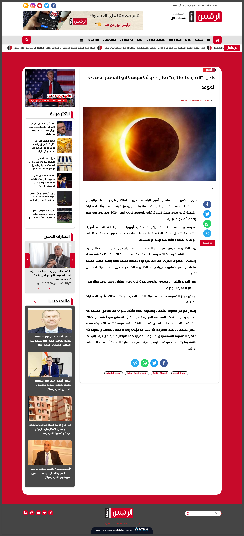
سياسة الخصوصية (122, 524)
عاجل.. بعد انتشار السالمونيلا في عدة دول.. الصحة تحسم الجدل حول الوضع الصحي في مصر (172, 48)
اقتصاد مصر (175, 40)
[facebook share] (207, 204)
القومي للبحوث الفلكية (137, 373)
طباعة (206, 243)
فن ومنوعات (126, 40)
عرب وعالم (93, 40)
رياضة (140, 40)
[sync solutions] (141, 530)
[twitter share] (207, 214)
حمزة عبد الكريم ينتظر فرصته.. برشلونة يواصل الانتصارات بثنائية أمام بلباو (73, 48)
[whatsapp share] (207, 224)
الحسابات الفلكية (160, 373)
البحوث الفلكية (179, 373)
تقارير (188, 40)
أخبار (209, 40)
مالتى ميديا (109, 40)
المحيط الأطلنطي (113, 373)
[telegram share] (207, 233)
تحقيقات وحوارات (156, 40)
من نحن (137, 524)
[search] (26, 40)
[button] (58, 288)
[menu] (82, 40)
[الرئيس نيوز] (205, 17)
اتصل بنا (107, 524)
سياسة (199, 40)
